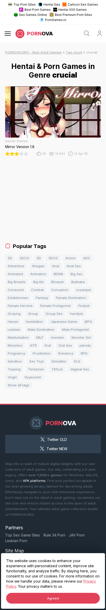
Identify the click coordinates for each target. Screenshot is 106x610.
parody (85, 345)
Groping (14, 314)
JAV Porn (77, 535)
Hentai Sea (51, 4)
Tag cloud (74, 52)
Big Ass (76, 274)
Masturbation (18, 337)
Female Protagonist (55, 306)
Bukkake (78, 282)
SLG (77, 361)
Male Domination (41, 329)
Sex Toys (36, 361)
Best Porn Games (37, 10)
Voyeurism (32, 377)
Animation (38, 274)
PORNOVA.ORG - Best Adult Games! (33, 52)
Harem (13, 321)
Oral (47, 345)
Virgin (12, 377)
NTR (33, 345)
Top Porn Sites (24, 4)
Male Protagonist (75, 329)
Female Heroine (20, 306)
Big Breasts (17, 282)
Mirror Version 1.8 (19, 146)
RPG (84, 353)
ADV (86, 258)
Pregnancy (16, 353)
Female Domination (71, 298)
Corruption (59, 290)
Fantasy (42, 298)
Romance (65, 353)
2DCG (24, 258)
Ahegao (38, 266)
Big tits (38, 282)
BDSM (58, 274)
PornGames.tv (55, 20)
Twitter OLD (57, 439)
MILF (39, 337)
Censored (16, 290)
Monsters (15, 345)
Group (33, 314)
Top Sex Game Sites (22, 535)
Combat (37, 290)
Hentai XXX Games (72, 10)
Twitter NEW (57, 449)
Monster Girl (81, 337)
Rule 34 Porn (54, 535)
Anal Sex (74, 266)
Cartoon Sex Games (83, 4)
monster (57, 337)
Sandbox (15, 361)
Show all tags (18, 385)
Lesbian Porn (16, 541)
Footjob (84, 306)
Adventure (16, 266)
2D (10, 258)
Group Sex (54, 314)
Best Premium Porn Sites (73, 15)
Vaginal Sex (79, 369)
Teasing (14, 369)
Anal (55, 266)
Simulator (58, 361)
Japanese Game (64, 321)
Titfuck (57, 369)
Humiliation (34, 321)
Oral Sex (65, 345)
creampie (83, 290)
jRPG (88, 321)
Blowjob (57, 282)
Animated (15, 274)
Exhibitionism (18, 298)
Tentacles (36, 369)
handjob (76, 314)
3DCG (53, 258)
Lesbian (14, 329)
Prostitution (42, 353)
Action (70, 258)
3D (39, 258)
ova (40, 33)
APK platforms (34, 481)
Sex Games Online (33, 15)
